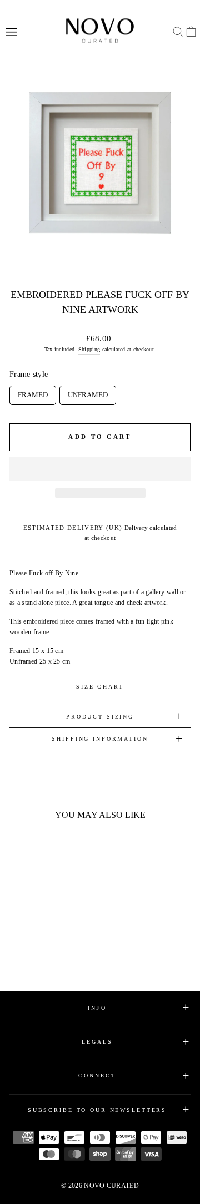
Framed (33, 392)
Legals (97, 1042)
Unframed (88, 392)
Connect (97, 1076)
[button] (100, 469)
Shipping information (100, 739)
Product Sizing (100, 717)
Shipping (89, 349)
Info (97, 1008)
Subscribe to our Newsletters (97, 1110)
